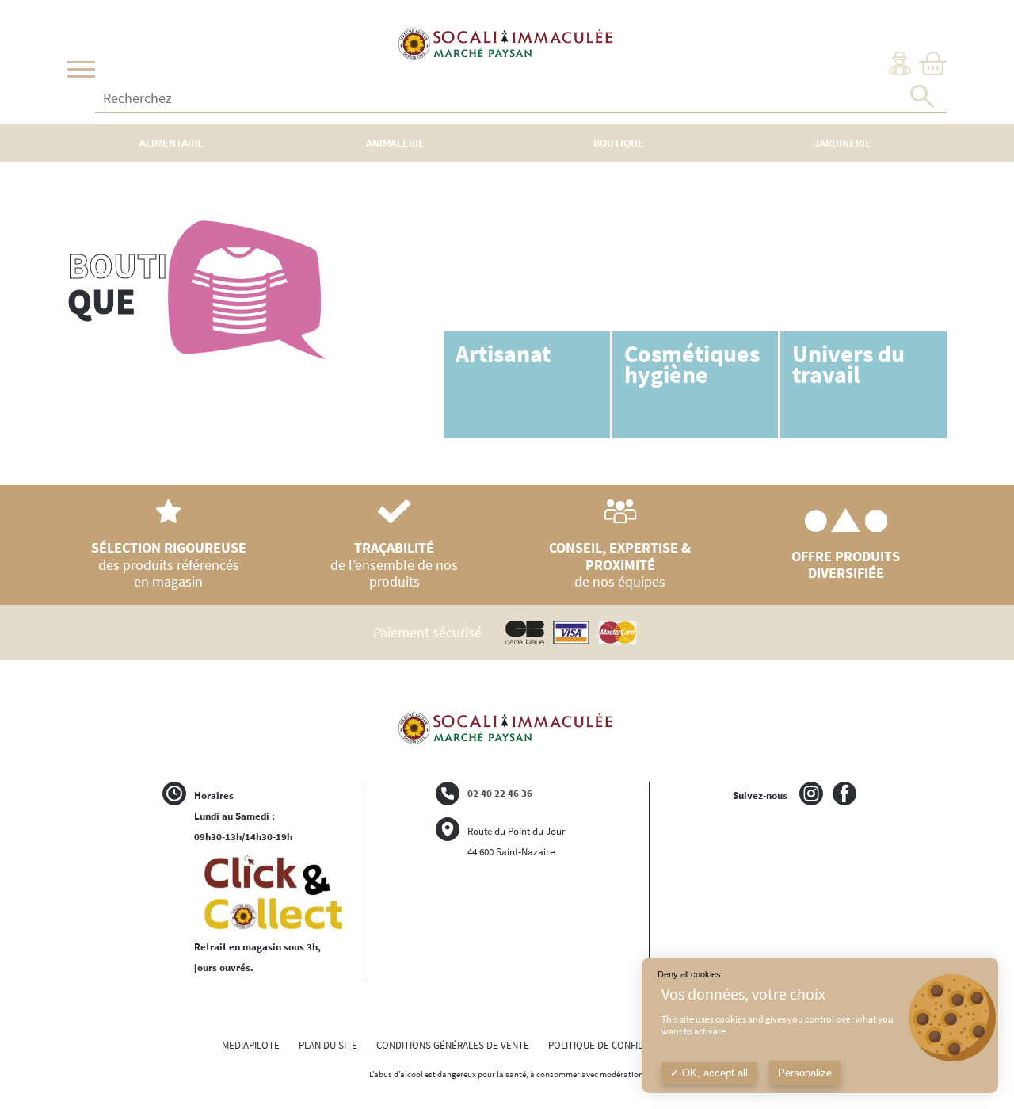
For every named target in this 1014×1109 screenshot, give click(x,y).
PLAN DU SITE (328, 1045)
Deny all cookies (689, 974)
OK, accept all (713, 1073)
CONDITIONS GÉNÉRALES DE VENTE (452, 1045)
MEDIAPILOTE (251, 1045)
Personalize (805, 1073)
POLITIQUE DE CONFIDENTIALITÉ (618, 1045)
